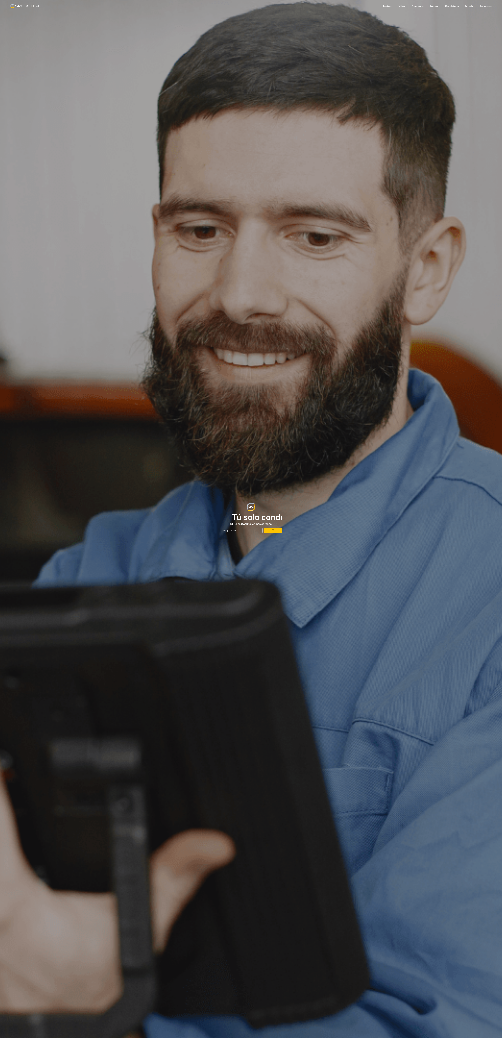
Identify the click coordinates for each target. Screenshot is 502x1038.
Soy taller (469, 6)
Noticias (401, 6)
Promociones (418, 6)
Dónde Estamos (452, 6)
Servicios (387, 6)
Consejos (434, 6)
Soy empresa (486, 6)
